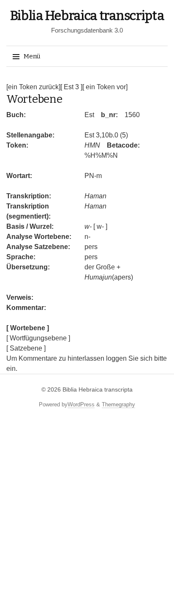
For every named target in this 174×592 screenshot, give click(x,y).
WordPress (81, 404)
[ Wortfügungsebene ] (38, 338)
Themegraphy (118, 404)
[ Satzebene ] (26, 348)
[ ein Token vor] (105, 86)
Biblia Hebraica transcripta (87, 15)
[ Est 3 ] (71, 86)
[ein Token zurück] (33, 86)
